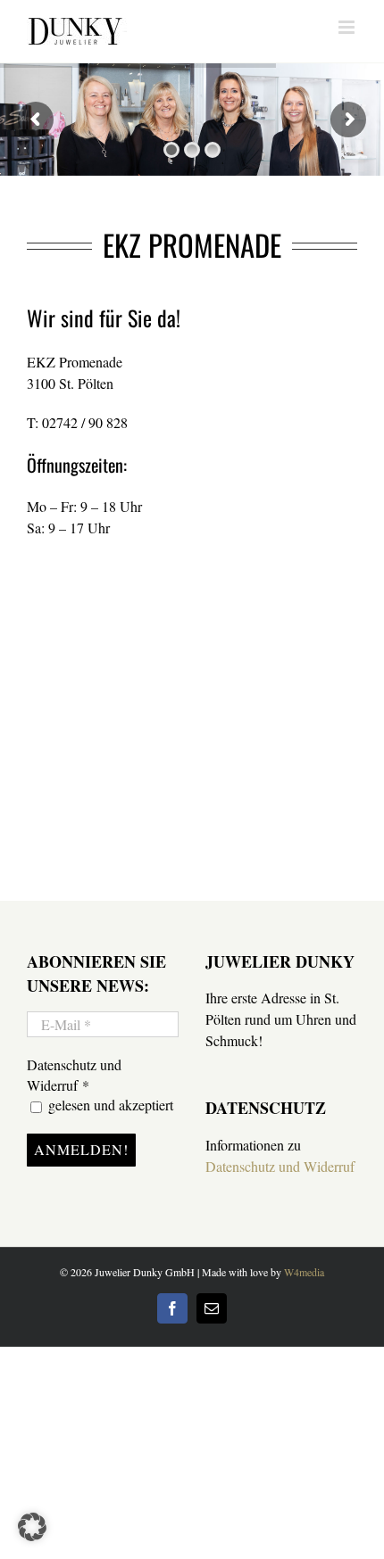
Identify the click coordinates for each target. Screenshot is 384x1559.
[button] (32, 1527)
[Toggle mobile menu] (347, 27)
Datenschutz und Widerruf (280, 1166)
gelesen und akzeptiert (109, 1104)
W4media (304, 1272)
